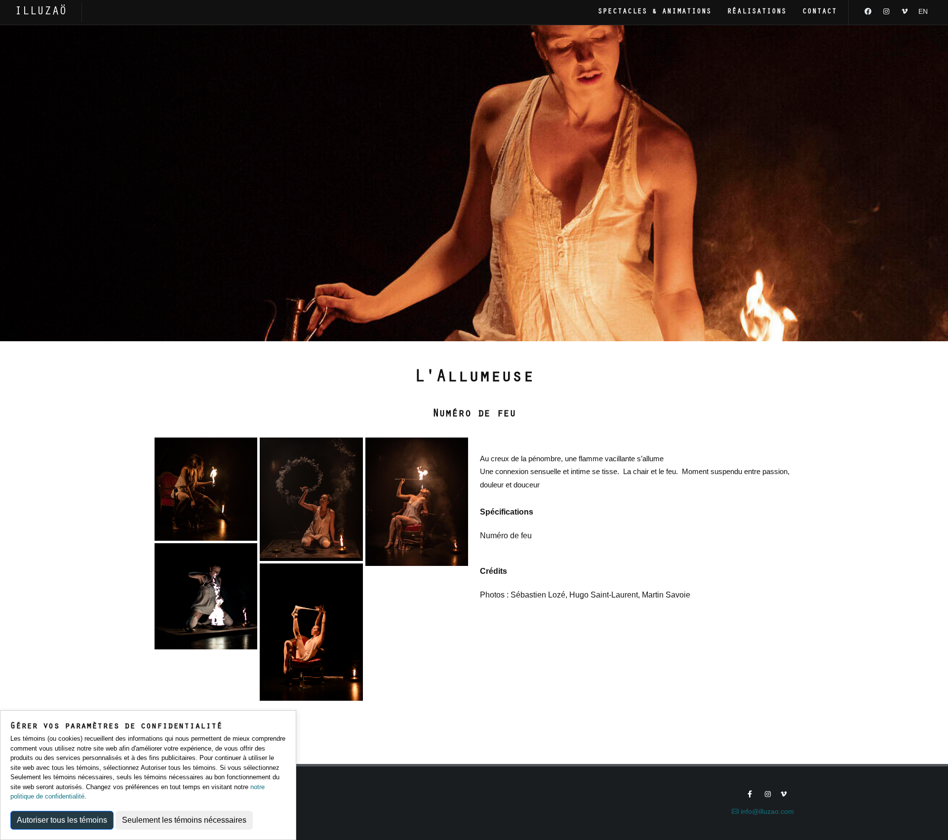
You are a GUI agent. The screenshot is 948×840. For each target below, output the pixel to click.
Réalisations (757, 12)
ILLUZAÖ (41, 12)
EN (923, 11)
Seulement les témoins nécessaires (184, 820)
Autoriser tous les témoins (62, 820)
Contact (819, 12)
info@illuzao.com (766, 811)
